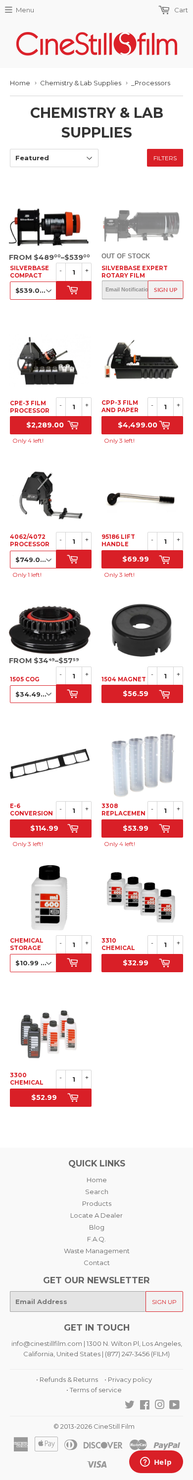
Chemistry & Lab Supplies (80, 83)
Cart (180, 10)
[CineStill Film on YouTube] (174, 1406)
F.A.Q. (96, 1239)
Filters (165, 158)
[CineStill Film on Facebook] (145, 1406)
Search (96, 1192)
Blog (96, 1227)
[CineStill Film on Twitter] (130, 1406)
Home (20, 83)
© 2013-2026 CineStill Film (94, 1426)
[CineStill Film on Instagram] (160, 1406)
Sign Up (165, 290)
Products (96, 1203)
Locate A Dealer (96, 1215)
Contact (97, 1263)
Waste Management (97, 1251)
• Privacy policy (128, 1379)
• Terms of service (94, 1390)
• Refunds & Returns (67, 1379)
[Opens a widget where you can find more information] (156, 1462)
